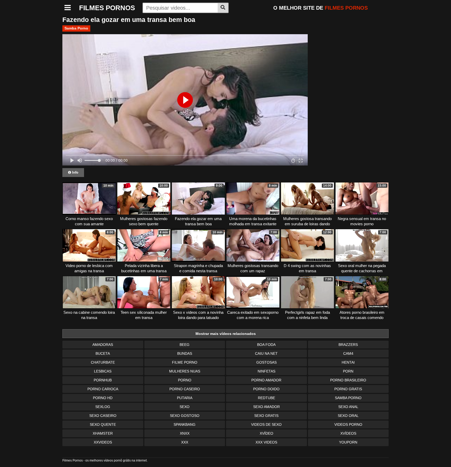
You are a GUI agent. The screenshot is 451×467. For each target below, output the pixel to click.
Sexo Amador (266, 407)
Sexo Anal (348, 407)
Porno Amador (266, 380)
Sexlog (102, 407)
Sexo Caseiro (102, 415)
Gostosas (266, 362)
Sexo (184, 407)
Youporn (348, 442)
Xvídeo (266, 433)
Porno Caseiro (184, 389)
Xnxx (184, 433)
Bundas (184, 353)
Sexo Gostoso (184, 415)
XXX (184, 442)
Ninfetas (266, 371)
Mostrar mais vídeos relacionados (225, 334)
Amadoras (102, 344)
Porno (184, 380)
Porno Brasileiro (348, 380)
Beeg (184, 344)
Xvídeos (348, 433)
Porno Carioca (102, 389)
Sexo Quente (103, 424)
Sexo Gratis (266, 415)
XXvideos (103, 442)
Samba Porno (76, 28)
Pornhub (103, 380)
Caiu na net (266, 353)
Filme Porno (184, 362)
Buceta (103, 353)
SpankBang (184, 424)
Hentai (348, 362)
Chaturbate (103, 362)
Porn (348, 371)
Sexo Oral (348, 415)
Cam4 (348, 353)
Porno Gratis (348, 389)
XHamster (103, 433)
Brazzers (348, 344)
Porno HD (102, 398)
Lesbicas (102, 371)
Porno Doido (266, 389)
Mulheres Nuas (184, 371)
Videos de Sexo (266, 424)
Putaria (184, 398)
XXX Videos (266, 442)
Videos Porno (348, 424)
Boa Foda (266, 344)
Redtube (266, 398)
